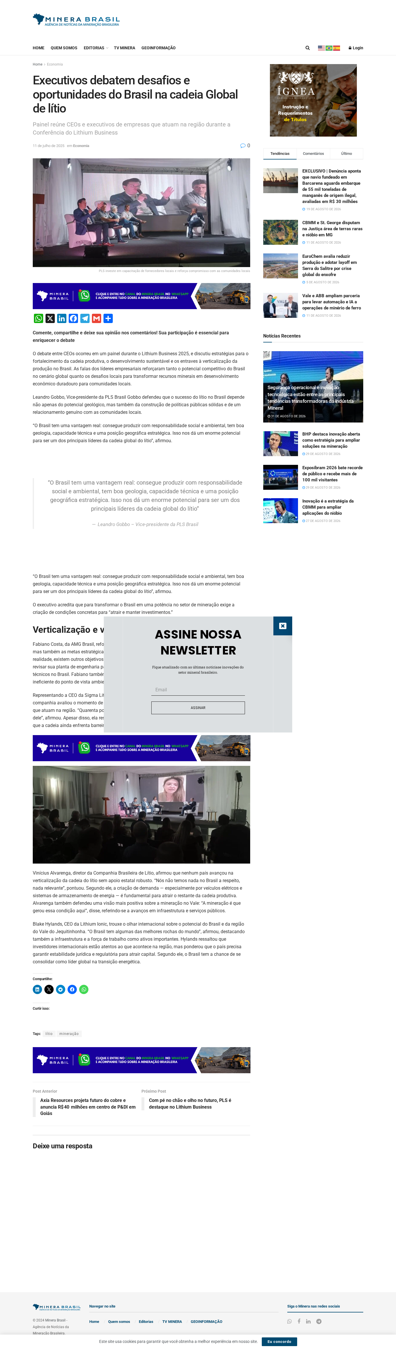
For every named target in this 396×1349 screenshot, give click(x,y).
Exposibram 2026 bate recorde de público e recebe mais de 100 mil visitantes (332, 474)
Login (357, 48)
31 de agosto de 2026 (288, 416)
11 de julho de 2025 (48, 146)
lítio (49, 1034)
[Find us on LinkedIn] (308, 1321)
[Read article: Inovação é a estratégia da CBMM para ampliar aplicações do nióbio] (280, 510)
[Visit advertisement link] (313, 100)
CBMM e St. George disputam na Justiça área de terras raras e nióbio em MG (332, 228)
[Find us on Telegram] (318, 1321)
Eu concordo (279, 1341)
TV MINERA (124, 48)
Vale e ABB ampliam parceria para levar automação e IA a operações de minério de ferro (331, 302)
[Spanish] (337, 47)
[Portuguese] (329, 47)
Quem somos (64, 48)
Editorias (94, 48)
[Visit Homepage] (76, 20)
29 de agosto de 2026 (322, 454)
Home (38, 48)
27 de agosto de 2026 (322, 521)
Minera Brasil (55, 1320)
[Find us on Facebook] (298, 1321)
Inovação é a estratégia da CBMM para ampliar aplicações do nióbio (328, 507)
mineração (69, 1034)
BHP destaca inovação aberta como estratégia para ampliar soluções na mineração (331, 440)
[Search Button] (308, 48)
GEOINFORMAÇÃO (158, 48)
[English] (322, 47)
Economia (55, 64)
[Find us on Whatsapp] (289, 1321)
